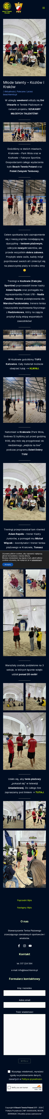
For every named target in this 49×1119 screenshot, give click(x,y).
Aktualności (10, 91)
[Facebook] (18, 945)
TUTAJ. (39, 792)
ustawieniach (37, 560)
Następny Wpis (24, 907)
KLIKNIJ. (34, 368)
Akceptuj (8, 564)
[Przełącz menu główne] (44, 8)
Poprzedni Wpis (24, 900)
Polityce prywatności (32, 1079)
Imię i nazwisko (24, 988)
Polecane (21, 91)
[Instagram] (24, 945)
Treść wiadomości (24, 1012)
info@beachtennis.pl (28, 970)
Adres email (24, 1000)
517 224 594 (26, 963)
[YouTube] (30, 945)
